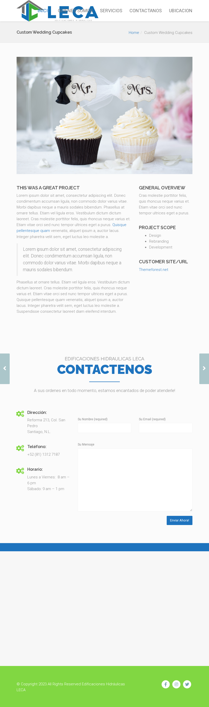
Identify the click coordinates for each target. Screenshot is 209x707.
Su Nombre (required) (93, 419)
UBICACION (180, 10)
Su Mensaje (86, 444)
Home (134, 32)
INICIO (44, 10)
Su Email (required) (152, 419)
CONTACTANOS (145, 10)
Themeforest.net (153, 269)
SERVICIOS (111, 10)
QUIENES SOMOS (75, 10)
